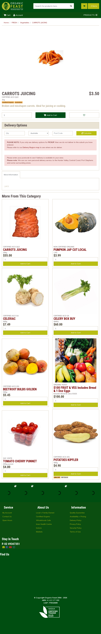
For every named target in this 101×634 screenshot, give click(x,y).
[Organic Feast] (12, 6)
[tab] (11, 174)
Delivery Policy (75, 520)
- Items (93, 6)
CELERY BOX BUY (64, 318)
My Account (7, 513)
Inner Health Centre (44, 524)
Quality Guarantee (77, 513)
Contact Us (7, 516)
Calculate (87, 133)
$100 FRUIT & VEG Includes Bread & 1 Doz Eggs (75, 389)
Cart (8, 15)
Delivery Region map (31, 147)
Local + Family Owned (45, 513)
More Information (11, 175)
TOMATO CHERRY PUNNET (20, 461)
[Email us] (3, 547)
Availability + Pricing (78, 516)
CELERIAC (9, 318)
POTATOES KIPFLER (66, 460)
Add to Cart (51, 115)
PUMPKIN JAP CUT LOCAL (70, 250)
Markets (39, 532)
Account (19, 15)
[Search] (71, 6)
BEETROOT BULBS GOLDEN (20, 389)
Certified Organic (43, 516)
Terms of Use (75, 532)
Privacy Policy (75, 524)
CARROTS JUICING (15, 250)
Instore (39, 528)
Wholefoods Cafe (43, 520)
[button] (84, 115)
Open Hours (7, 520)
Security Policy (75, 528)
